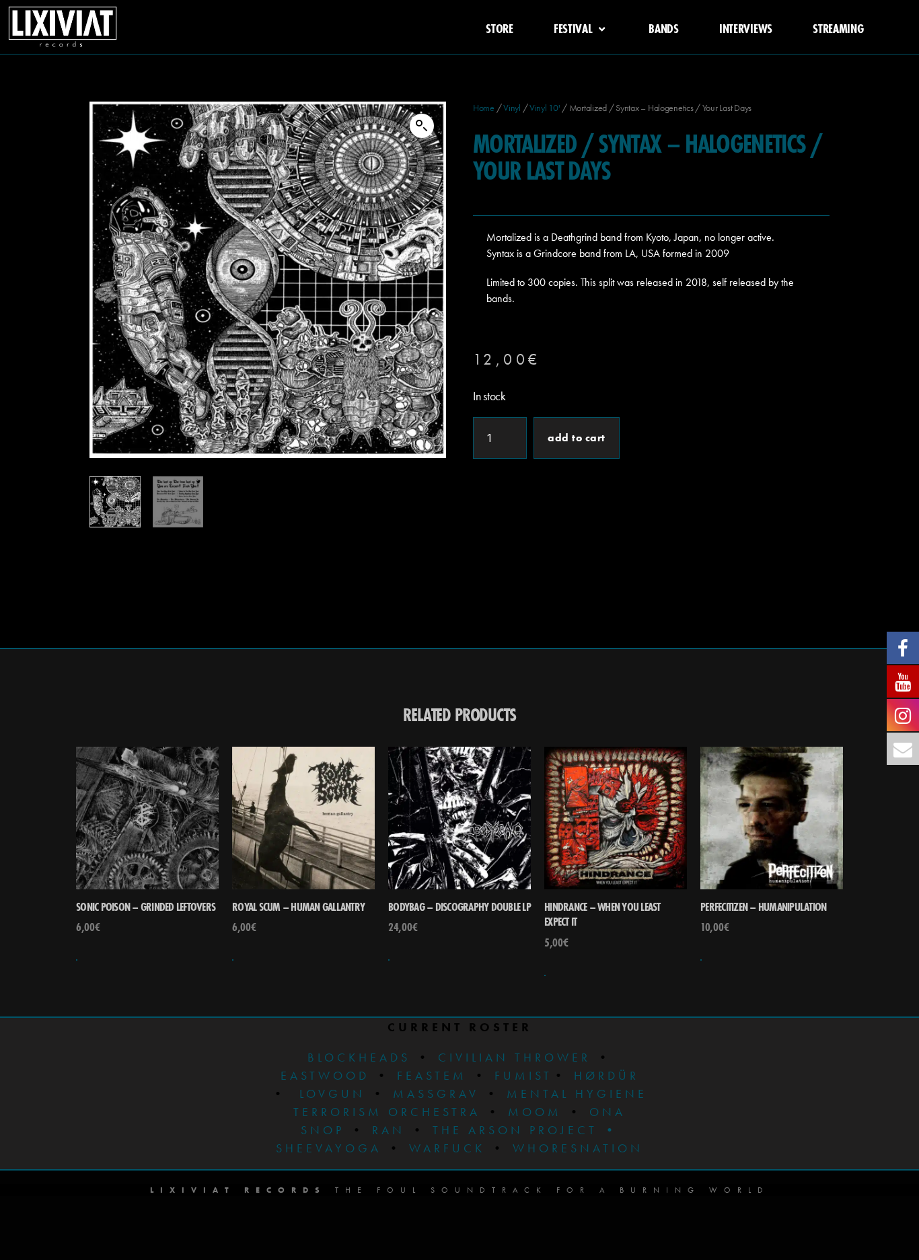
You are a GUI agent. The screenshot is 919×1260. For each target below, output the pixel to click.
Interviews (745, 28)
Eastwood (325, 1075)
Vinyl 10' (544, 108)
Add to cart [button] (76, 960)
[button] (422, 126)
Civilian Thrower (514, 1057)
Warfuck (447, 1148)
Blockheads (358, 1057)
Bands (664, 28)
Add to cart (576, 438)
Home (483, 108)
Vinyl (512, 108)
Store (499, 28)
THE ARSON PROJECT (518, 1130)
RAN (388, 1130)
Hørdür (606, 1075)
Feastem (432, 1075)
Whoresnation (578, 1148)
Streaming (838, 28)
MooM (535, 1111)
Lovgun (332, 1093)
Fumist (523, 1075)
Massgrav (436, 1093)
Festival (573, 28)
